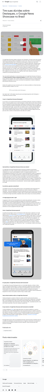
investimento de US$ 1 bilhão (10, 64)
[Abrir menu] (3, 1)
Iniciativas (20, 5)
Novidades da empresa (13, 5)
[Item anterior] (4, 370)
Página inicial (5, 5)
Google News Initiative (7, 330)
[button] (40, 20)
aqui (7, 221)
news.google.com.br (21, 214)
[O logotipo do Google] (5, 379)
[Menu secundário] (40, 1)
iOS (13, 215)
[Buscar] (37, 1)
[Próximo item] (6, 370)
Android (10, 215)
